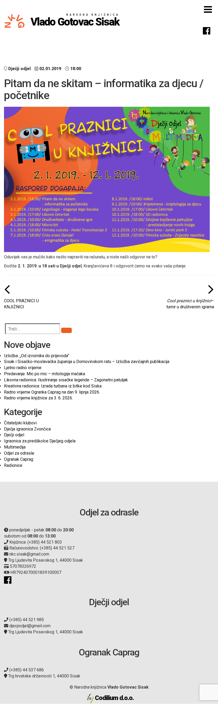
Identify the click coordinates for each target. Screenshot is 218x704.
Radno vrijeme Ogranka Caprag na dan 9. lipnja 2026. (52, 392)
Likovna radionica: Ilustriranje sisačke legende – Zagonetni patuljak (66, 379)
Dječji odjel (14, 434)
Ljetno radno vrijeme (22, 367)
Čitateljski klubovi (20, 422)
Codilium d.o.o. (114, 698)
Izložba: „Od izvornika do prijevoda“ (36, 355)
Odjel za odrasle (19, 453)
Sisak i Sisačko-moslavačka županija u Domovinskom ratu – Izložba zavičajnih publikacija (86, 361)
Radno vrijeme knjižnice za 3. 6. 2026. (38, 397)
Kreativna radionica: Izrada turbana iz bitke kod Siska (53, 386)
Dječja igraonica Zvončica (27, 429)
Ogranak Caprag (18, 459)
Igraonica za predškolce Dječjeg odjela (40, 440)
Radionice (13, 465)
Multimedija (15, 447)
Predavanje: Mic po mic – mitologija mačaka (44, 373)
